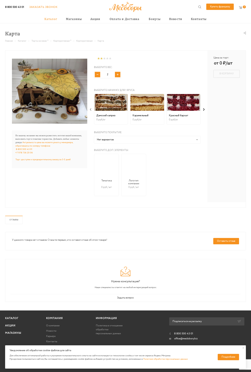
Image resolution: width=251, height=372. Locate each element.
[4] (107, 58)
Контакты (51, 341)
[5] (110, 58)
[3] (104, 58)
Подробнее (228, 357)
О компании (53, 326)
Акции (10, 326)
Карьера (50, 336)
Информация (106, 318)
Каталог (11, 318)
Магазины (13, 333)
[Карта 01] (49, 91)
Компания (54, 318)
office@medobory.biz (186, 338)
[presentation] (91, 109)
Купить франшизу (220, 7)
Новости (51, 331)
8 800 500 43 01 (14, 7)
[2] (101, 58)
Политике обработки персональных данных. (165, 359)
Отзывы (13, 219)
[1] (98, 58)
